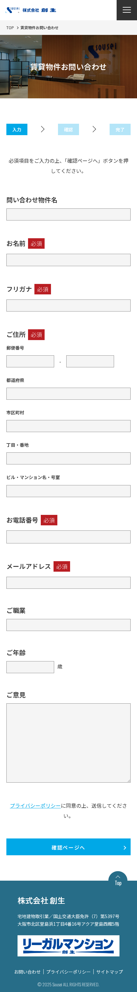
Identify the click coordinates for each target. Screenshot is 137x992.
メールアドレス (37, 566)
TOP (10, 27)
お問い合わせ (27, 972)
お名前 (24, 243)
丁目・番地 (17, 444)
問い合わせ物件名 (31, 199)
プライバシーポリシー (35, 805)
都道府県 (15, 380)
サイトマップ (109, 972)
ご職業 (15, 610)
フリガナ (27, 288)
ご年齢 (15, 652)
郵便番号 (15, 347)
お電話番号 (30, 519)
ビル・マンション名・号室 (33, 477)
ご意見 (15, 694)
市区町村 (15, 412)
